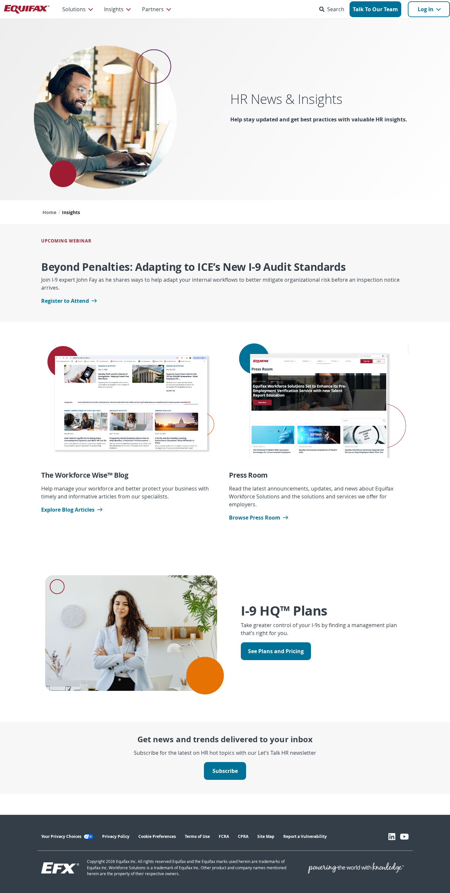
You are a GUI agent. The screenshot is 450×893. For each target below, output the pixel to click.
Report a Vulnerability (305, 836)
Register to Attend (65, 300)
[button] (333, 9)
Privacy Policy (115, 836)
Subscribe (225, 771)
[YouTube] (404, 836)
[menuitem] (77, 9)
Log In (426, 9)
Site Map (265, 836)
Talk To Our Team (375, 9)
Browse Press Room (254, 517)
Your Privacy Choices (61, 836)
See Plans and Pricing (276, 651)
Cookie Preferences (157, 836)
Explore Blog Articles (68, 509)
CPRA (243, 836)
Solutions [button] (74, 9)
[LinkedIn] (391, 836)
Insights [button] (114, 9)
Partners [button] (153, 9)
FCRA (224, 836)
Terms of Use (197, 836)
